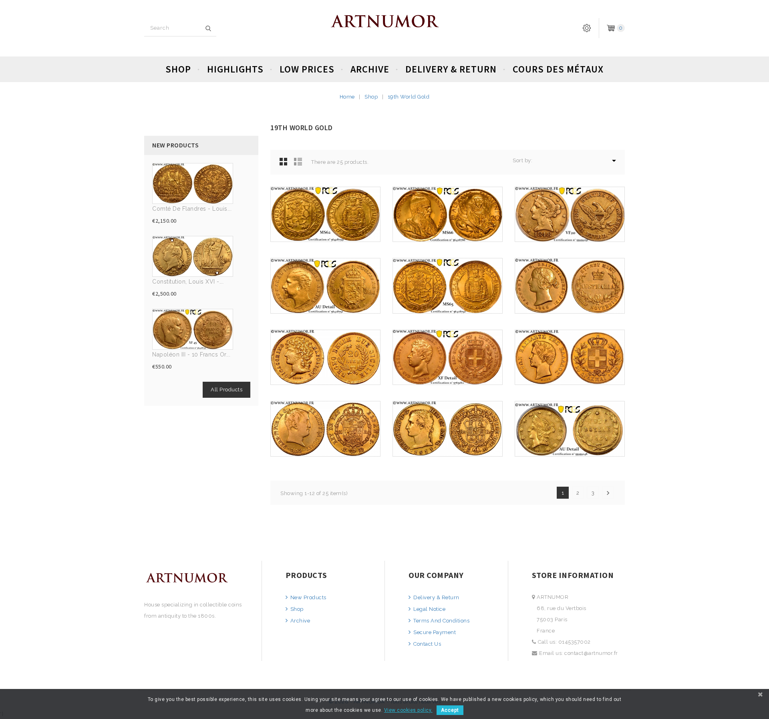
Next (608, 493)
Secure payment (434, 632)
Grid (284, 161)
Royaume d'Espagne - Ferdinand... (325, 452)
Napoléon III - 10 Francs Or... (191, 354)
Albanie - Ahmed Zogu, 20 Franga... (447, 238)
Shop (178, 69)
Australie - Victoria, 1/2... (569, 309)
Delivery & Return (451, 69)
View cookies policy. (408, 710)
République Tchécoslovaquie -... (325, 238)
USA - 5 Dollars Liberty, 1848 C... (570, 238)
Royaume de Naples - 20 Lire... (325, 381)
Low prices (307, 69)
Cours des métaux (558, 69)
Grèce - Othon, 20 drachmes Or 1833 (569, 381)
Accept (450, 710)
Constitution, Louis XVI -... (187, 281)
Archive (369, 69)
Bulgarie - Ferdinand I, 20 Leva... (325, 309)
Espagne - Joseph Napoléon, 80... (447, 452)
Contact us (426, 644)
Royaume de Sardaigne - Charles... (447, 381)
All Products (226, 390)
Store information (573, 575)
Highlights (235, 69)
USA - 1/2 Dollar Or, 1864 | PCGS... (570, 452)
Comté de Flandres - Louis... (192, 208)
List (298, 161)
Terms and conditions (440, 621)
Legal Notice (428, 609)
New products (307, 597)
